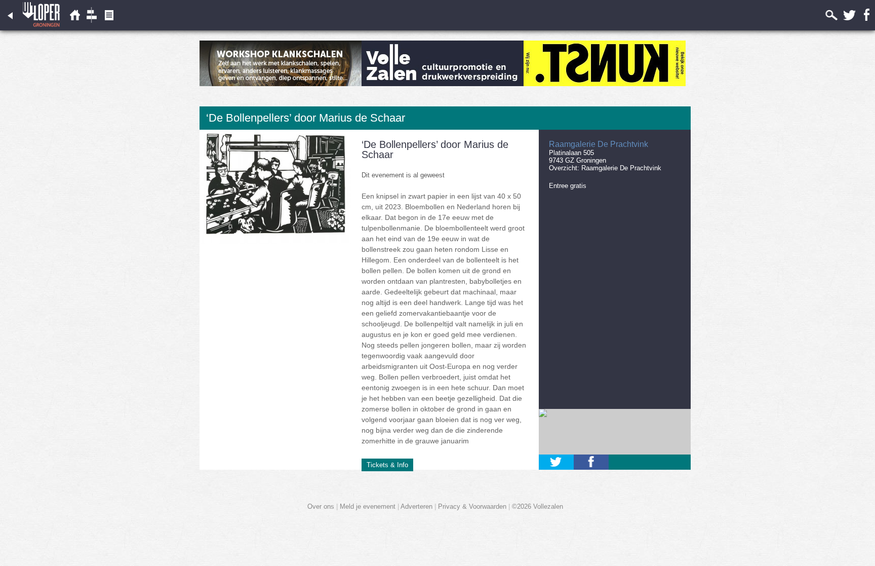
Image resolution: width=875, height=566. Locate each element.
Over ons (320, 506)
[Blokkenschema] (91, 28)
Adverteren (416, 506)
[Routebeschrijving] (615, 432)
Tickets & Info (387, 465)
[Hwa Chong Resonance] (281, 84)
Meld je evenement (367, 506)
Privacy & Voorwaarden (472, 506)
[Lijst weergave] (74, 28)
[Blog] (108, 28)
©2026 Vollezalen (537, 506)
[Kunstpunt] (605, 84)
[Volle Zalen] (443, 84)
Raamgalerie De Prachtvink (621, 168)
